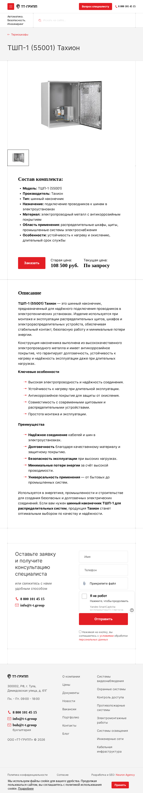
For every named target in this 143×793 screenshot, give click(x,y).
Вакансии (69, 709)
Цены (66, 684)
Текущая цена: (95, 260)
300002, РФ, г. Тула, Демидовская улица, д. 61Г (27, 688)
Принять (120, 785)
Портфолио (70, 717)
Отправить (103, 619)
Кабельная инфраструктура (109, 749)
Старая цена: (61, 260)
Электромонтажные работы (111, 720)
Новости (68, 701)
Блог (65, 733)
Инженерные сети (110, 739)
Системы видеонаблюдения (110, 679)
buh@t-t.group (25, 725)
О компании (71, 676)
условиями (107, 635)
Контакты (69, 725)
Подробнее (26, 788)
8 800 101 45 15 (32, 599)
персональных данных (93, 639)
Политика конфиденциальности (27, 774)
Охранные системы (111, 689)
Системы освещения (112, 730)
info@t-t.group (32, 605)
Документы (70, 693)
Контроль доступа (110, 697)
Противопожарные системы (111, 708)
